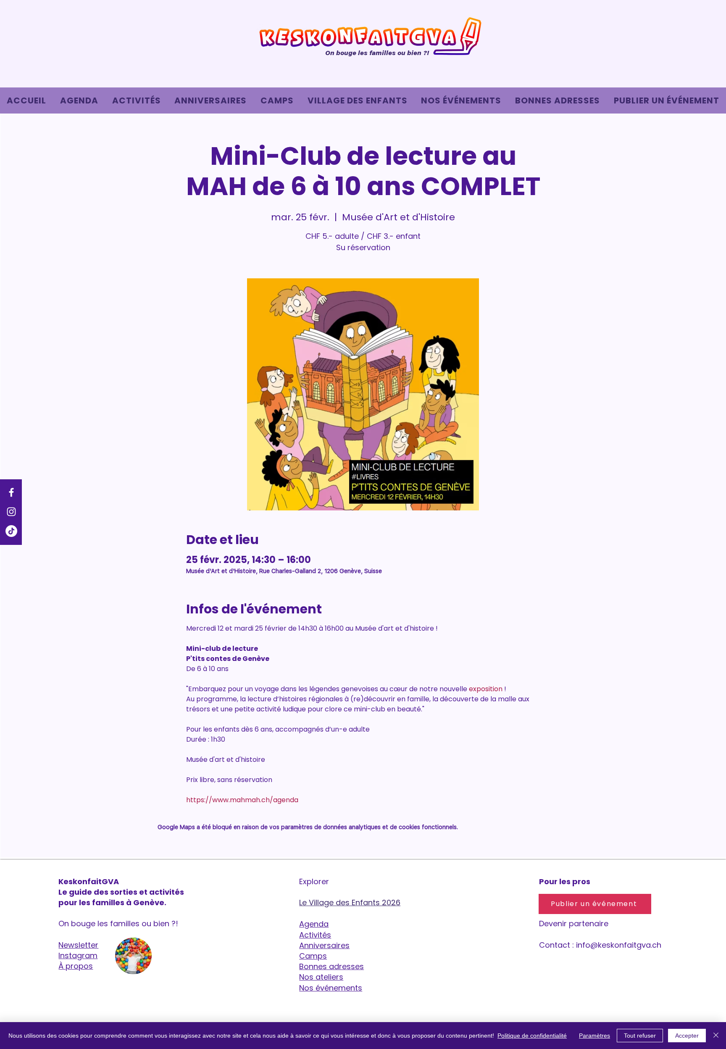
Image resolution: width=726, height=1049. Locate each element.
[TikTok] (11, 531)
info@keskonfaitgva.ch (618, 945)
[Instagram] (11, 512)
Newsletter (78, 945)
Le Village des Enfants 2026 (349, 902)
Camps (313, 956)
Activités (315, 935)
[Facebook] (11, 492)
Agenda (314, 924)
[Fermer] (716, 1035)
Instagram (77, 955)
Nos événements (330, 988)
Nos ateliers (321, 977)
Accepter (687, 1035)
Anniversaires (324, 945)
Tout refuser (640, 1035)
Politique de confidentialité (532, 1035)
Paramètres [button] (594, 1035)
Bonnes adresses (331, 966)
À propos (75, 966)
